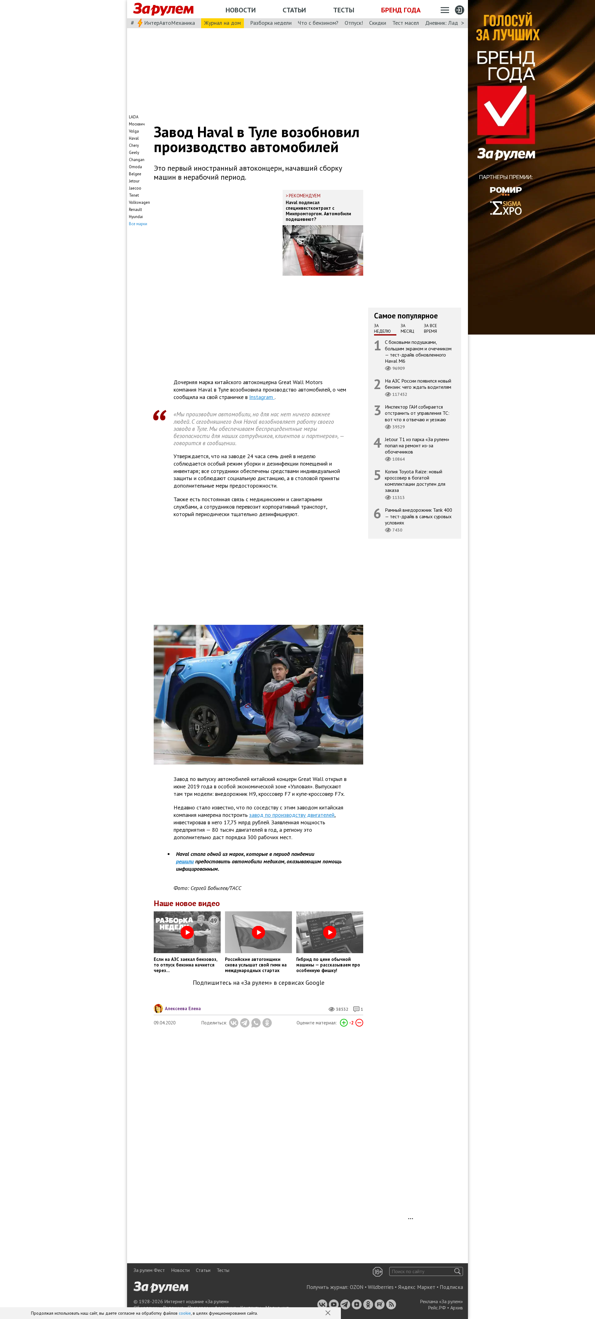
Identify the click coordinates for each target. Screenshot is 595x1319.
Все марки (138, 223)
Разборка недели (271, 22)
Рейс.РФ (437, 1307)
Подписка (451, 1287)
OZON (357, 1287)
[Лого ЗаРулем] (163, 9)
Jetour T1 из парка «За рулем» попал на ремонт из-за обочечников (417, 445)
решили (185, 861)
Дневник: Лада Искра (451, 22)
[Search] (457, 1271)
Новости (241, 10)
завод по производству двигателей (291, 814)
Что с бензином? (318, 22)
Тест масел (405, 22)
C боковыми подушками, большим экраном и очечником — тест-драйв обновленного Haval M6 (418, 351)
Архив (456, 1307)
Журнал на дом (222, 22)
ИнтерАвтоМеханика (169, 22)
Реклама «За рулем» (441, 1301)
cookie (185, 1313)
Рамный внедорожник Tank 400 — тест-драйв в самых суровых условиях (418, 516)
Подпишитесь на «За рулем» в (258, 983)
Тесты (343, 10)
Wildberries (381, 1287)
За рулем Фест (149, 1270)
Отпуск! (354, 22)
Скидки (377, 22)
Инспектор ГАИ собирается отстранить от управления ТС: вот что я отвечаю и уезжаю (417, 413)
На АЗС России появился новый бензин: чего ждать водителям (418, 384)
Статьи (294, 10)
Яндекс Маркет (416, 1287)
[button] (328, 1313)
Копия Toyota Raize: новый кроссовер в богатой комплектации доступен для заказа (415, 480)
